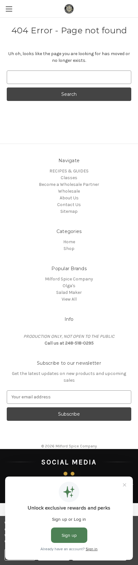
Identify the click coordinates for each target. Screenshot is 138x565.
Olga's (69, 285)
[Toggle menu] (9, 9)
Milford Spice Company (69, 279)
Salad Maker (69, 292)
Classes (69, 177)
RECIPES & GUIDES (69, 171)
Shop (69, 248)
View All (69, 299)
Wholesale (69, 191)
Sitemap (69, 211)
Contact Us (69, 204)
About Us (69, 198)
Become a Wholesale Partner (69, 184)
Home (69, 242)
